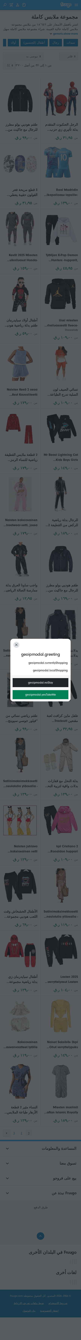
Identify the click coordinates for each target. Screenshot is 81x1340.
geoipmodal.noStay (40, 682)
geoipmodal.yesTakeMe (40, 694)
